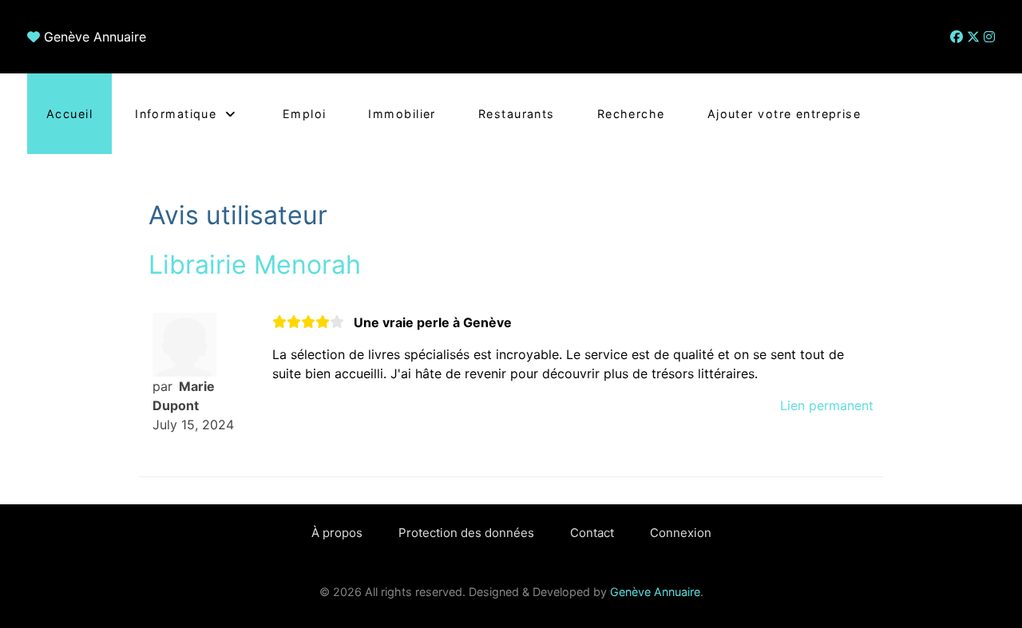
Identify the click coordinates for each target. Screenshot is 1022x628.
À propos (336, 532)
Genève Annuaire (95, 37)
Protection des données (466, 532)
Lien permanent (826, 405)
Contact (592, 532)
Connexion (680, 532)
